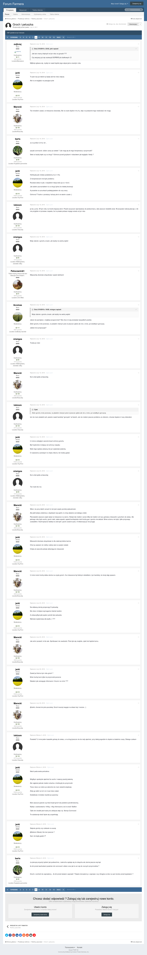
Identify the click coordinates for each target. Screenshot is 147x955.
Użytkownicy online (40, 14)
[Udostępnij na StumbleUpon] (27, 935)
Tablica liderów (54, 14)
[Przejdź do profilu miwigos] (17, 249)
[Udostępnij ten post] (138, 44)
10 (42, 37)
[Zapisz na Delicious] (20, 935)
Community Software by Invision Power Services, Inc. (73, 952)
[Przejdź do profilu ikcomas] (17, 317)
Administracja (26, 14)
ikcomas (17, 304)
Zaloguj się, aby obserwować (117, 24)
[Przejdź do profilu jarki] (17, 84)
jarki (17, 72)
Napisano (37, 44)
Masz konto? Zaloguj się (119, 4)
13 (53, 37)
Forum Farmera (13, 4)
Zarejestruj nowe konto (40, 914)
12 (50, 37)
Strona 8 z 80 (71, 37)
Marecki (18, 106)
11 (46, 37)
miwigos (17, 236)
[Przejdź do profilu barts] (17, 150)
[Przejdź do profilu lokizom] (17, 217)
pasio (27, 27)
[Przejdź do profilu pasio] (8, 26)
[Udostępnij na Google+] (13, 935)
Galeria (15, 14)
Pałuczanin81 (18, 270)
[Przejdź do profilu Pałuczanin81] (17, 285)
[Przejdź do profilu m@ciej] (17, 52)
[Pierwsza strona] (7, 37)
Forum (7, 14)
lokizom (18, 204)
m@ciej (18, 44)
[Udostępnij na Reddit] (23, 935)
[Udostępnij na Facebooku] (10, 935)
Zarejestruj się (136, 3)
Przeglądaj (9, 10)
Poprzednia (14, 37)
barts (17, 138)
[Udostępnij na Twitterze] (6, 935)
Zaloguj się (107, 914)
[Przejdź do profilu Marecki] (17, 118)
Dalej (58, 37)
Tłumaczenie (69, 947)
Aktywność (23, 10)
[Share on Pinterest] (34, 935)
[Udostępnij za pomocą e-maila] (30, 935)
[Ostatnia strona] (63, 37)
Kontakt (79, 947)
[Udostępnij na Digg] (17, 935)
